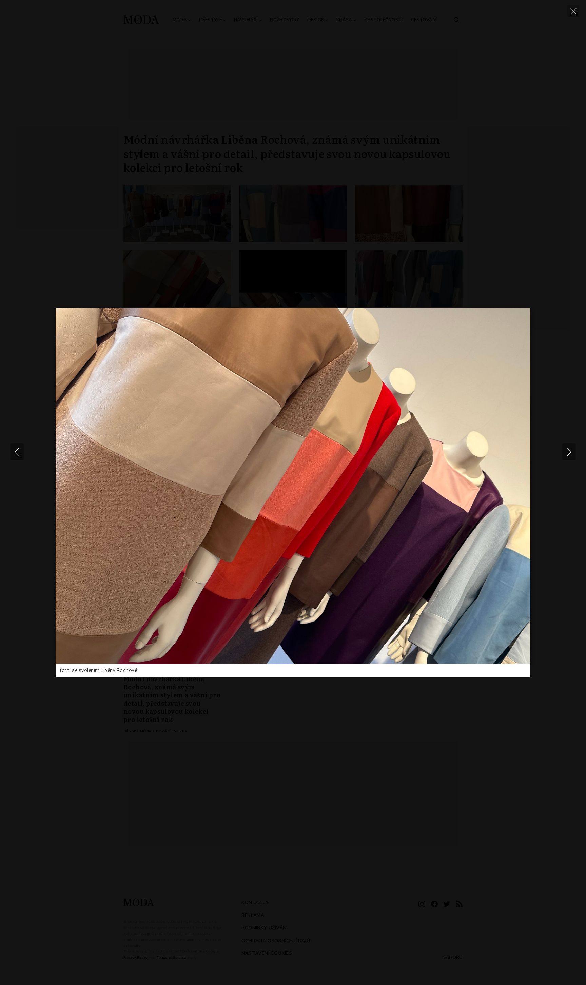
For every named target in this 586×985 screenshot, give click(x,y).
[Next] (569, 451)
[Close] (573, 11)
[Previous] (17, 451)
